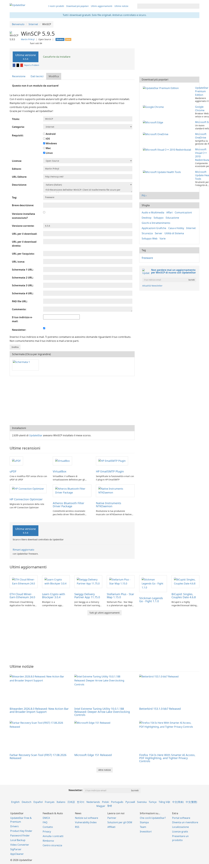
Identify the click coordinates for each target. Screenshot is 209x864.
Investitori (146, 831)
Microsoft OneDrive (200, 135)
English (15, 802)
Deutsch (26, 802)
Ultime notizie (121, 6)
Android (50, 134)
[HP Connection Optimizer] (28, 488)
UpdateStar (35, 435)
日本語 (71, 802)
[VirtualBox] (62, 460)
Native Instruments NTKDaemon (108, 504)
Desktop (146, 217)
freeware (147, 258)
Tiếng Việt (164, 802)
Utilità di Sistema (174, 233)
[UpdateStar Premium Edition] (161, 87)
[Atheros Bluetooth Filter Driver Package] (72, 490)
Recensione (18, 76)
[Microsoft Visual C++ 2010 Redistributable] (167, 149)
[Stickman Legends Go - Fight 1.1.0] (153, 583)
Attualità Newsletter (152, 285)
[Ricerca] (196, 6)
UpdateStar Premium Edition (201, 91)
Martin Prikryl (28, 39)
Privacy (47, 831)
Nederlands (93, 802)
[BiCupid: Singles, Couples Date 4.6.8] (185, 581)
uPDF (13, 471)
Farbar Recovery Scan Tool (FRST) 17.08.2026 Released (38, 756)
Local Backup (17, 840)
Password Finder (20, 835)
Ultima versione (25, 56)
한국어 (80, 802)
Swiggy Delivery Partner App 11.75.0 (87, 595)
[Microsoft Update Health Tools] (162, 172)
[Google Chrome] (154, 106)
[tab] (19, 76)
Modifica (54, 76)
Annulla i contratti (53, 836)
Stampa (144, 822)
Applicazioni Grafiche (154, 228)
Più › (144, 195)
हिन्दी (109, 806)
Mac (48, 148)
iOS (47, 138)
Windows (51, 143)
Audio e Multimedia (153, 212)
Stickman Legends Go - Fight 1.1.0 (151, 599)
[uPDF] (16, 460)
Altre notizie (104, 769)
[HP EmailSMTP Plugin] (112, 460)
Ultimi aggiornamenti (101, 6)
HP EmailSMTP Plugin (110, 471)
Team (143, 827)
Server (158, 233)
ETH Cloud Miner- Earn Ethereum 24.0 (22, 595)
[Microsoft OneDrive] (156, 134)
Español (38, 802)
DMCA (46, 818)
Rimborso (48, 840)
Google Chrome (199, 108)
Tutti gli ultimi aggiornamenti (104, 612)
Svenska (142, 802)
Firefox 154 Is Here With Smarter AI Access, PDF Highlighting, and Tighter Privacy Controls (167, 758)
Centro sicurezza (52, 845)
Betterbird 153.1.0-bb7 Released (160, 709)
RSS (77, 827)
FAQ (45, 822)
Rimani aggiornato (23, 549)
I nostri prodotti (56, 6)
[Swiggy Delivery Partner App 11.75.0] (88, 581)
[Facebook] (14, 65)
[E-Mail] (21, 65)
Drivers (14, 826)
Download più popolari (77, 6)
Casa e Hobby (176, 228)
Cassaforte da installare (56, 56)
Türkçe (153, 802)
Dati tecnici (37, 76)
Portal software (181, 818)
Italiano (61, 802)
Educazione (172, 217)
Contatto (48, 827)
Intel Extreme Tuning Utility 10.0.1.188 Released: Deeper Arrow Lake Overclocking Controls (102, 712)
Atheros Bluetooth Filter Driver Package (68, 504)
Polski (105, 802)
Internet (191, 228)
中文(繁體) (191, 802)
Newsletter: (76, 790)
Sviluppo (159, 217)
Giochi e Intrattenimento (156, 223)
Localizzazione (180, 827)
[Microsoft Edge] (153, 122)
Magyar (100, 806)
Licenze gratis (180, 831)
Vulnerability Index (86, 822)
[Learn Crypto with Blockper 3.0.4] (56, 581)
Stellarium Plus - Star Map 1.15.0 (120, 595)
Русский (130, 802)
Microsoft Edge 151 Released (93, 755)
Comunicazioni (183, 212)
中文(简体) (178, 802)
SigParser (15, 849)
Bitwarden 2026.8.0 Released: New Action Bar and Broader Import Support (39, 710)
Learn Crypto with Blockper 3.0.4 (53, 595)
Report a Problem (31, 65)
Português (117, 802)
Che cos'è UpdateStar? (153, 818)
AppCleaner (17, 854)
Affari (169, 212)
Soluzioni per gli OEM (119, 822)
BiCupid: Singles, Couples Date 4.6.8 (184, 595)
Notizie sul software (86, 818)
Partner (111, 818)
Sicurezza (147, 233)
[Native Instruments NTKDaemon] (115, 490)
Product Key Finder (21, 831)
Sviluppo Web (149, 238)
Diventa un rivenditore (185, 822)
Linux (49, 153)
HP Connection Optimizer (26, 499)
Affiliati (111, 827)
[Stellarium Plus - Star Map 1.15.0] (120, 581)
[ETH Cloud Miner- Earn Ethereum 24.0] (23, 581)
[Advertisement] (72, 400)
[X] (18, 65)
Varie (163, 238)
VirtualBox (59, 471)
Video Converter (19, 844)
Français (49, 802)
